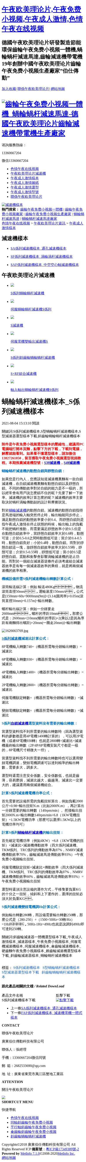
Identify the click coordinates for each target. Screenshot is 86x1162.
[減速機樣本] (12, 205)
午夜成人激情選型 (25, 187)
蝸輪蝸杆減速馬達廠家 (39, 218)
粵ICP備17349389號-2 (62, 1149)
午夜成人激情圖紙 (25, 183)
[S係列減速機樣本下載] (65, 1000)
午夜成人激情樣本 (25, 178)
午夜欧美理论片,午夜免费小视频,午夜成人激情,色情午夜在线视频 (42, 19)
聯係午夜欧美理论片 (33, 89)
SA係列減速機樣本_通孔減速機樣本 (49, 1008)
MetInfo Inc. (66, 1153)
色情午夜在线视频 (25, 169)
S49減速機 (72, 463)
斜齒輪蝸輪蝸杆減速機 (28, 1136)
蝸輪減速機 (17, 510)
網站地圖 (58, 89)
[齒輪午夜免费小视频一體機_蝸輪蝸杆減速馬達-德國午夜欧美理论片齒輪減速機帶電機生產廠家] (43, 133)
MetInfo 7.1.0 (30, 1153)
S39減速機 (52, 463)
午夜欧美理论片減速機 (28, 173)
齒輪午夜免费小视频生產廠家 (48, 214)
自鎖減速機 (19, 723)
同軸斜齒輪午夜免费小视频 (32, 1122)
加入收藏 (9, 89)
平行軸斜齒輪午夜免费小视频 (33, 1127)
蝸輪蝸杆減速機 (30, 832)
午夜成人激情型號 (25, 192)
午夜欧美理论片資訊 (49, 223)
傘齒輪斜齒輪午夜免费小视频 (33, 1132)
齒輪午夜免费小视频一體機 (41, 209)
